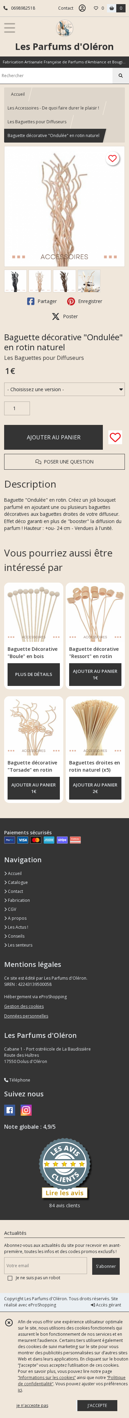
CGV (11, 909)
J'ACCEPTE (97, 1405)
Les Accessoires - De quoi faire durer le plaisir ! (53, 108)
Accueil (18, 94)
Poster (70, 316)
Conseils (15, 936)
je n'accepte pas (32, 1405)
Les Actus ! (17, 927)
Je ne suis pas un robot (38, 1278)
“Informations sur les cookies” (47, 1377)
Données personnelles (26, 1016)
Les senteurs (19, 945)
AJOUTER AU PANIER (53, 437)
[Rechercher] (120, 76)
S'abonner (106, 1266)
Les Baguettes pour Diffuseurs (37, 122)
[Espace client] (82, 8)
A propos (16, 918)
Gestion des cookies (24, 1006)
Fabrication (18, 900)
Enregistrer (89, 301)
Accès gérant (108, 1305)
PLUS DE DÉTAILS (33, 674)
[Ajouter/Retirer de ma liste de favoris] (115, 437)
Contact (65, 8)
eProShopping (42, 1305)
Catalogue (17, 882)
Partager (46, 301)
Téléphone (19, 1080)
